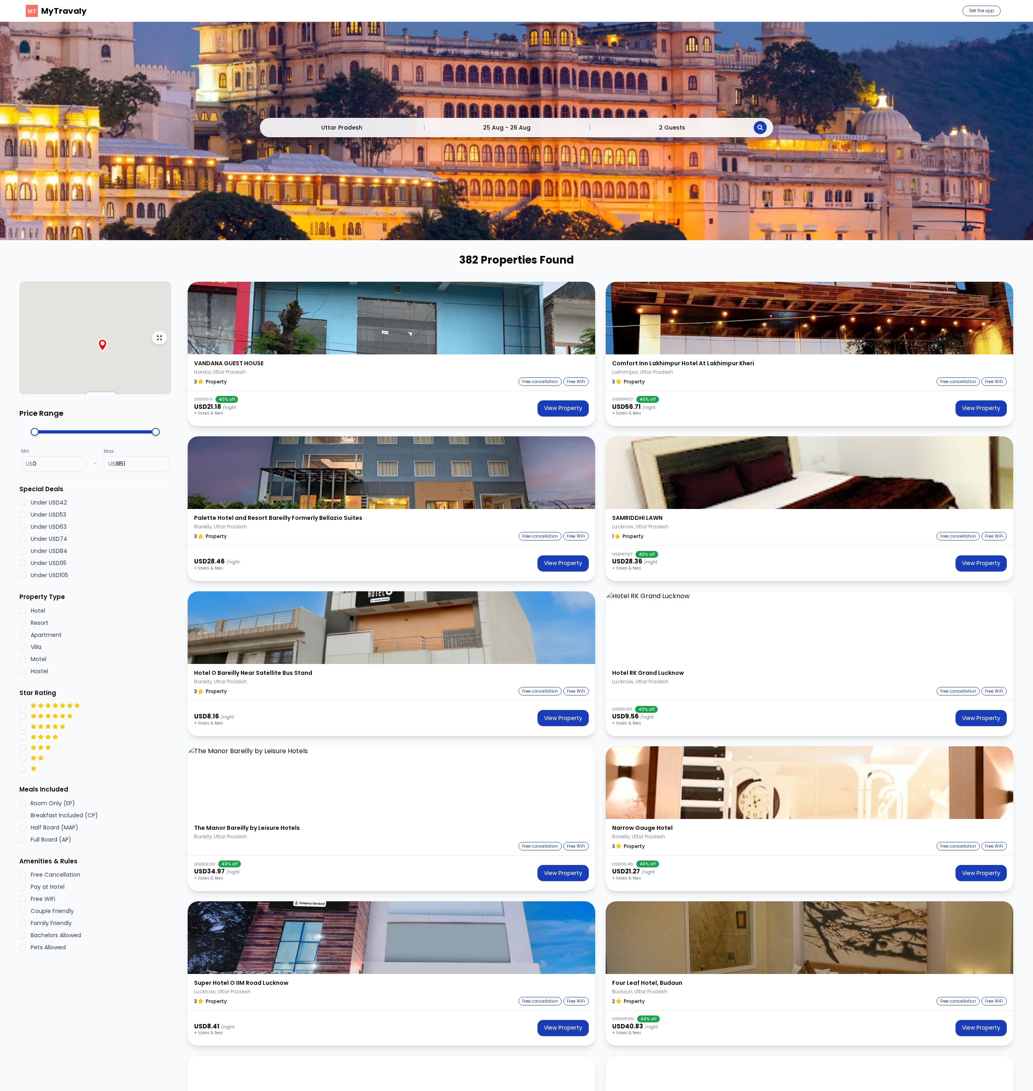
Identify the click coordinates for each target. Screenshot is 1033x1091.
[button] (391, 318)
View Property (563, 408)
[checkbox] (22, 502)
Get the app (981, 11)
